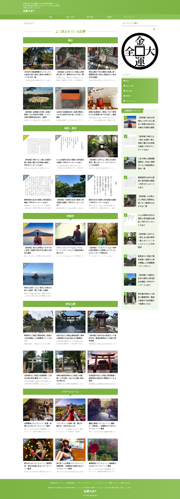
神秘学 (109, 17)
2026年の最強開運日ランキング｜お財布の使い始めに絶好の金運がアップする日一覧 (38, 74)
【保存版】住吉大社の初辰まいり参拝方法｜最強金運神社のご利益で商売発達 (102, 338)
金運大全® (28, 10)
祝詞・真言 (70, 17)
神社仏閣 (90, 17)
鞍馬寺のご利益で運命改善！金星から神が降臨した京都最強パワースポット (38, 338)
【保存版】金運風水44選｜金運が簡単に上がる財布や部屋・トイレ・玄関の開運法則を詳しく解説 (38, 114)
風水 (50, 17)
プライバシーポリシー (84, 483)
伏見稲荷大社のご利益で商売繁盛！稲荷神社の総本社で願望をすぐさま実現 (102, 378)
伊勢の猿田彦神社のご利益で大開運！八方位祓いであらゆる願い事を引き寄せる (70, 378)
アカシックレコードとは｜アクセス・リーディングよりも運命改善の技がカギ (70, 250)
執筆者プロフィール (57, 483)
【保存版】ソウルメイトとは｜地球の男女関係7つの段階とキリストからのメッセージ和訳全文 (102, 250)
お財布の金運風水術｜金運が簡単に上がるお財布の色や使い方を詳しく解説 (70, 114)
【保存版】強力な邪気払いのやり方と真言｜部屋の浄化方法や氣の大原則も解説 (38, 250)
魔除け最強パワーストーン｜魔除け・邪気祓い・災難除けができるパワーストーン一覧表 (102, 426)
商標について (113, 483)
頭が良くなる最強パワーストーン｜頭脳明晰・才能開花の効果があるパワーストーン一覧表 (70, 465)
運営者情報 (70, 483)
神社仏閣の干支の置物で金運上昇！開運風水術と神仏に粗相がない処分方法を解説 (102, 74)
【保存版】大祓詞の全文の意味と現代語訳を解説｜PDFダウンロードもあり (70, 202)
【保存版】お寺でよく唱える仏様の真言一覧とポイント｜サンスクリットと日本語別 (102, 162)
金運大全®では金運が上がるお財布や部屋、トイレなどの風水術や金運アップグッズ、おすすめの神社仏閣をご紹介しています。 (90, 487)
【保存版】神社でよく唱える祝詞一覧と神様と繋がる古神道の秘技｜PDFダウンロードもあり (38, 162)
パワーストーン (129, 17)
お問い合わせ (125, 483)
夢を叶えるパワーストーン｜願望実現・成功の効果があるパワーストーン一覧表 (38, 465)
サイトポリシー (100, 483)
